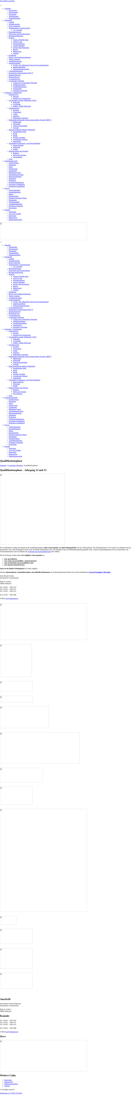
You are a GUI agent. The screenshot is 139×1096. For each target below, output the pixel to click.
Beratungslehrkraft (15, 177)
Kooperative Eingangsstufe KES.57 (21, 73)
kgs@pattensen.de (12, 598)
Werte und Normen (19, 155)
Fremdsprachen (14, 108)
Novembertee (17, 157)
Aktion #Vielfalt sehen (20, 40)
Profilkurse (12, 55)
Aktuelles (7, 8)
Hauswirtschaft (18, 145)
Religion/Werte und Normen (18, 151)
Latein (15, 114)
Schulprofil (8, 20)
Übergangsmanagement (21, 69)
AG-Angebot (17, 30)
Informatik (16, 124)
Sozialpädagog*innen (16, 175)
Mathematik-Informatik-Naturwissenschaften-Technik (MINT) (30, 120)
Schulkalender (13, 16)
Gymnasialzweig (14, 79)
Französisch (17, 112)
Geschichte (17, 104)
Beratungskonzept (15, 32)
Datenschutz (13, 218)
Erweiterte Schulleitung (17, 184)
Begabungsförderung (16, 36)
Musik (15, 135)
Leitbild (11, 22)
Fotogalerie (12, 14)
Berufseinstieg (13, 196)
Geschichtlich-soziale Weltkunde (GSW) (22, 100)
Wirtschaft (16, 147)
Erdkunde (16, 102)
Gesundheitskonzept (16, 71)
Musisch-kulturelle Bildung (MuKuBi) (22, 130)
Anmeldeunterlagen (15, 204)
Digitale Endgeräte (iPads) (18, 198)
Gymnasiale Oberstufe (16, 81)
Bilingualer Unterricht (20, 118)
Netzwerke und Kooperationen (19, 34)
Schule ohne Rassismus (21, 48)
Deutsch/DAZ (13, 94)
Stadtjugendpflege (19, 67)
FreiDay (16, 53)
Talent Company (14, 59)
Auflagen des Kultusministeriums (39, 552)
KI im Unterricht (14, 26)
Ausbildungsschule (15, 61)
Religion (16, 153)
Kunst (15, 134)
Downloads (13, 208)
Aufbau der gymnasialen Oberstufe (25, 83)
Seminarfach (17, 89)
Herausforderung (19, 44)
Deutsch (16, 96)
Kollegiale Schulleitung (17, 186)
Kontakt (7, 210)
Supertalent (17, 141)
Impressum (12, 216)
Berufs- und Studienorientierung (20, 57)
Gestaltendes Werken (20, 139)
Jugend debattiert (19, 46)
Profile (15, 149)
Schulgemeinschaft (10, 161)
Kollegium (12, 180)
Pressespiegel (13, 12)
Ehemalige (12, 165)
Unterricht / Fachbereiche (13, 92)
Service (6, 188)
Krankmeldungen (15, 192)
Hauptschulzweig (15, 75)
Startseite (3, 465)
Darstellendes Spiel (19, 132)
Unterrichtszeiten (14, 190)
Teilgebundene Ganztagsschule (19, 28)
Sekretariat (12, 178)
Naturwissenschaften (20, 126)
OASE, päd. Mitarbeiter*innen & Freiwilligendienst (31, 65)
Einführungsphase (19, 85)
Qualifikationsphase (20, 87)
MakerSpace (17, 51)
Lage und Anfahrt (15, 214)
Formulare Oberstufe (20, 91)
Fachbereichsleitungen (16, 182)
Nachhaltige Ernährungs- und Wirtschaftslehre (24, 143)
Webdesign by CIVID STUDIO (11, 1093)
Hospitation (13, 200)
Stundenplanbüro (14, 18)
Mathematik (17, 122)
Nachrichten (13, 10)
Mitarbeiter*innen (15, 173)
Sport (10, 159)
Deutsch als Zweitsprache (22, 98)
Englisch (16, 110)
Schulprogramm (14, 24)
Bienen (15, 49)
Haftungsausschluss (15, 220)
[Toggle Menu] (1, 5)
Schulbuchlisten (14, 202)
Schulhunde (13, 171)
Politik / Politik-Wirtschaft (22, 106)
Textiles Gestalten (19, 137)
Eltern (11, 167)
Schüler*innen (14, 163)
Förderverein (13, 169)
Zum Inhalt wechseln (7, 1)
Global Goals (17, 42)
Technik (16, 128)
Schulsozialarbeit (14, 63)
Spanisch (16, 116)
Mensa (11, 194)
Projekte (11, 38)
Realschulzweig (14, 77)
